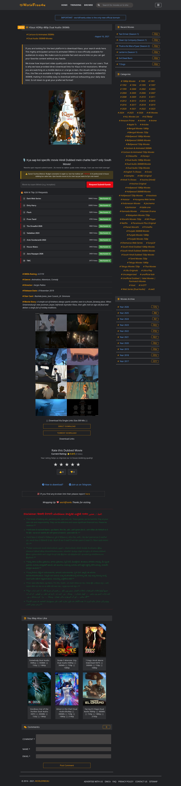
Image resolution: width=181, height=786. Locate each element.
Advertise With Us (93, 781)
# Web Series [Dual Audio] (133, 289)
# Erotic (148, 171)
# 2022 (142, 108)
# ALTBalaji (147, 116)
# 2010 (142, 97)
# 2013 (133, 100)
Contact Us (141, 781)
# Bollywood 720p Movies (138, 144)
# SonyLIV (151, 242)
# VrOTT (143, 285)
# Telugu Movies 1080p (138, 262)
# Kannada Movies (128, 211)
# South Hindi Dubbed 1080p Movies (138, 246)
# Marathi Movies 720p (131, 219)
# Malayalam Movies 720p (137, 215)
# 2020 (123, 108)
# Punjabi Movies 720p (138, 239)
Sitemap (153, 781)
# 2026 (140, 112)
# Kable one (145, 207)
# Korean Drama (148, 211)
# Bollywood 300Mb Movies (138, 140)
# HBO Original (144, 175)
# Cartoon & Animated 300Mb (40, 34)
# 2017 (133, 104)
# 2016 (123, 104)
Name (26, 749)
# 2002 (142, 89)
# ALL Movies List (131, 116)
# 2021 (133, 108)
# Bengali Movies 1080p (138, 128)
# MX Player (150, 219)
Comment (29, 739)
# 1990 (142, 81)
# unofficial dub (147, 274)
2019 (21, 27)
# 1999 (123, 89)
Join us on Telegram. (81, 484)
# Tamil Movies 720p (138, 258)
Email (26, 756)
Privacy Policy (125, 781)
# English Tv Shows (132, 171)
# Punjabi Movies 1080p (137, 235)
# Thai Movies (149, 266)
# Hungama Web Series (144, 199)
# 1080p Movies (128, 81)
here (87, 494)
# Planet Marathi (131, 227)
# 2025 (130, 112)
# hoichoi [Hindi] (147, 179)
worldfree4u (66, 502)
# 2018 (142, 104)
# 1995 (142, 85)
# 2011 (152, 97)
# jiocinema (149, 203)
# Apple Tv (132, 124)
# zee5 (151, 289)
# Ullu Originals (130, 270)
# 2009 (133, 97)
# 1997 (152, 85)
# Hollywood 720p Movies (131, 195)
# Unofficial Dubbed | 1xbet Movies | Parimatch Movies (138, 280)
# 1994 (133, 85)
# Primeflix (147, 227)
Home (64, 5)
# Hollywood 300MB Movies (138, 191)
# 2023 (152, 108)
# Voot (132, 285)
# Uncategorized (129, 274)
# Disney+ (145, 156)
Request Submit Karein (100, 185)
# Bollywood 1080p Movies (137, 136)
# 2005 (133, 93)
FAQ (114, 781)
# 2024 (120, 112)
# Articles (144, 124)
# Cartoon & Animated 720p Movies (138, 152)
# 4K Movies (152, 112)
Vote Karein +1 (105, 198)
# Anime (142, 120)
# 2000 (133, 89)
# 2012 (123, 100)
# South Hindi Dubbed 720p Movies (138, 254)
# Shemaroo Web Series (131, 242)
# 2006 (142, 93)
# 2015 (152, 100)
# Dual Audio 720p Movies (137, 168)
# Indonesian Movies (131, 203)
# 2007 (152, 93)
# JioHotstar (130, 207)
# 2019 (152, 104)
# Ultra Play (146, 270)
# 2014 (142, 100)
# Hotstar (125, 199)
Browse (88, 5)
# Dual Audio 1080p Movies (138, 160)
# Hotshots (151, 195)
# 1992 (123, 85)
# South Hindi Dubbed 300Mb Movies (138, 250)
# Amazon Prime (127, 120)
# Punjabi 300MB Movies (137, 231)
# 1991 (151, 81)
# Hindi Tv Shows (128, 179)
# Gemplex (129, 175)
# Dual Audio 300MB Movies (39, 38)
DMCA (108, 781)
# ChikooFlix (131, 156)
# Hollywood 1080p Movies (138, 187)
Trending (75, 5)
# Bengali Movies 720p (137, 132)
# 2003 (152, 89)
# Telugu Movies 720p (129, 266)
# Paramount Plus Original (143, 223)
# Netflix (124, 223)
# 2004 (123, 93)
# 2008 (123, 97)
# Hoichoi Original (138, 183)
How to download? (53, 484)
